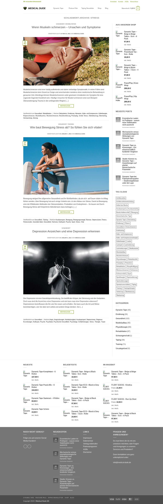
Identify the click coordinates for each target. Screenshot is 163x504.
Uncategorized (121, 348)
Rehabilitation (70, 24)
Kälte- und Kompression (90, 113)
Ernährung (71, 113)
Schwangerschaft (122, 336)
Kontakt (120, 1)
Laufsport (119, 245)
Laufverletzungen (121, 248)
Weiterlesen (66, 106)
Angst (51, 319)
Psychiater (49, 322)
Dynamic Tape (58, 8)
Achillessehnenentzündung (125, 201)
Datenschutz (88, 441)
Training (71, 124)
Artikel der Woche (122, 205)
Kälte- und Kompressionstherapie (127, 238)
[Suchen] (50, 8)
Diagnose (99, 319)
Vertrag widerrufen (90, 444)
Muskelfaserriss (40, 116)
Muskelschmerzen (52, 116)
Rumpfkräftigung (132, 266)
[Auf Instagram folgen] (29, 446)
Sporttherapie (120, 277)
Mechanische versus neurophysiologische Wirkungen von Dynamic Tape (130, 135)
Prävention (128, 263)
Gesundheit (60, 24)
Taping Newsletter (87, 8)
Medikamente (134, 248)
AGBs (127, 1)
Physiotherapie (121, 259)
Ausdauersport (60, 220)
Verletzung (119, 292)
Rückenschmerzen (122, 270)
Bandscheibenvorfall (122, 212)
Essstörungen (27, 322)
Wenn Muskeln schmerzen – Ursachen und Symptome (66, 27)
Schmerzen (134, 270)
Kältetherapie (103, 113)
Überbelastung (93, 116)
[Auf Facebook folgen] (25, 446)
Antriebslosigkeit (70, 319)
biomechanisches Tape (123, 216)
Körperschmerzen (29, 116)
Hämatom (78, 113)
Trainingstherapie (129, 288)
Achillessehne (120, 198)
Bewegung (69, 220)
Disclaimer (87, 452)
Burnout (88, 220)
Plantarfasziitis (133, 259)
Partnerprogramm (90, 446)
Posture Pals (73, 8)
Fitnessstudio (27, 222)
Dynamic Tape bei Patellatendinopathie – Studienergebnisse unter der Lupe (130, 180)
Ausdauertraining (133, 209)
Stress (86, 116)
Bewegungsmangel (79, 220)
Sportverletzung (132, 277)
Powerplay (74, 116)
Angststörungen (59, 319)
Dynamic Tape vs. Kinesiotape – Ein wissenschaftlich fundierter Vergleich (130, 148)
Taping (134, 284)
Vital (82, 222)
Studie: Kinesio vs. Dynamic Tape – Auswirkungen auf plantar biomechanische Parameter (129, 164)
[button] (113, 1)
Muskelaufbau (120, 252)
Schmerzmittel (121, 274)
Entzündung (131, 220)
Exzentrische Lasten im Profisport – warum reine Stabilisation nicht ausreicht (130, 121)
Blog (106, 8)
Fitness (104, 220)
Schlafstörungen (83, 322)
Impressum (87, 438)
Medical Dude (79, 33)
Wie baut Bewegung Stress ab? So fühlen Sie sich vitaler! (66, 127)
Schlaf (81, 116)
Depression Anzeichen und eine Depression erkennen (66, 231)
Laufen (129, 241)
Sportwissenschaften (123, 284)
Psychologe (73, 322)
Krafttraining (120, 230)
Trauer (103, 322)
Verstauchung (27, 118)
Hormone (55, 222)
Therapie (97, 322)
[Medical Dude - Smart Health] (34, 8)
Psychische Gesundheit (61, 322)
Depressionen (96, 220)
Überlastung (120, 295)
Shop (99, 8)
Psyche (68, 222)
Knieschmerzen (131, 227)
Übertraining (103, 116)
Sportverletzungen (122, 281)
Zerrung (35, 118)
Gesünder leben (38, 222)
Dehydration (63, 113)
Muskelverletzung (65, 116)
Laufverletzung (129, 245)
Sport (73, 222)
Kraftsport (62, 222)
